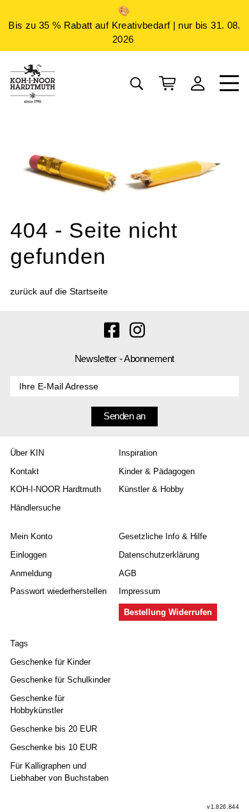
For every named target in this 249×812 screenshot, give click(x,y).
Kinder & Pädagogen (157, 471)
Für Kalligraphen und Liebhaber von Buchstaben (59, 772)
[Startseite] (32, 83)
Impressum (139, 591)
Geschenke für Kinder (50, 662)
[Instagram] (137, 329)
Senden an (124, 415)
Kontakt (24, 471)
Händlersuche (35, 507)
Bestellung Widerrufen (168, 612)
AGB (128, 573)
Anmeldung (31, 573)
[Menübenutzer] (197, 83)
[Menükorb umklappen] (167, 83)
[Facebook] (111, 329)
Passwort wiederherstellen (58, 591)
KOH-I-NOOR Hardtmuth (55, 489)
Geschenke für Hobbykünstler (37, 704)
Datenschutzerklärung (159, 555)
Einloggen (28, 555)
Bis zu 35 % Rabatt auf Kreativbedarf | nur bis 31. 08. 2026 (124, 32)
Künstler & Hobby (151, 489)
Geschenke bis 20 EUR (53, 729)
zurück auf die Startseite (59, 291)
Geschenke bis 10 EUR (53, 747)
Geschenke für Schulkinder (60, 680)
